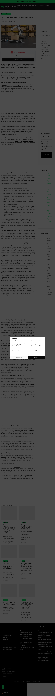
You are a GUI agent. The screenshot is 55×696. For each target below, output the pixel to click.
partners (17, 340)
